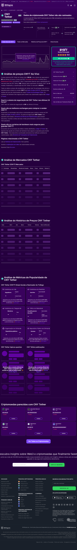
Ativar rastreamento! (42, 22)
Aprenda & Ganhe (5, 481)
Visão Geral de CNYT (8, 42)
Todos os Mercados (22, 42)
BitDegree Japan (39, 510)
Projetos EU (38, 502)
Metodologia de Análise (40, 500)
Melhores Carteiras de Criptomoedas (6, 508)
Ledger (48, 94)
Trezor (4, 96)
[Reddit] (73, 505)
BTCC (38, 90)
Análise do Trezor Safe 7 (23, 515)
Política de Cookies (58, 542)
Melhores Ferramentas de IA (7, 514)
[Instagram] (70, 505)
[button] (70, 1)
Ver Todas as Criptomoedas (38, 441)
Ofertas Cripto (4, 494)
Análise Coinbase (39, 490)
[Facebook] (62, 505)
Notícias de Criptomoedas (13, 141)
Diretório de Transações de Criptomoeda (25, 135)
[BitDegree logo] (5, 527)
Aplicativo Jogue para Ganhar (7, 496)
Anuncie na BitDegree (40, 506)
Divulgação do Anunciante (70, 542)
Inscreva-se (64, 488)
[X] (54, 505)
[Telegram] (56, 505)
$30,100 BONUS (63, 58)
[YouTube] (59, 505)
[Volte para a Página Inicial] (2, 10)
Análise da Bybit (39, 481)
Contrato (37, 512)
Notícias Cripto (4, 490)
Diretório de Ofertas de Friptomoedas (26, 116)
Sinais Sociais (54, 42)
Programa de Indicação (40, 504)
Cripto (5, 10)
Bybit (28, 90)
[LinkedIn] (64, 505)
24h (56, 27)
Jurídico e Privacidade (48, 542)
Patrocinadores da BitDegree (42, 508)
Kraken (33, 90)
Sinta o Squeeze (57, 464)
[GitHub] (54, 507)
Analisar (13, 418)
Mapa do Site (39, 542)
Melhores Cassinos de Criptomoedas (6, 512)
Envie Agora (16, 302)
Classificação (12, 10)
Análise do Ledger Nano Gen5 (25, 517)
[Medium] (67, 505)
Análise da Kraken (39, 483)
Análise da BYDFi (39, 487)
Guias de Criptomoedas (6, 487)
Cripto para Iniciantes (6, 483)
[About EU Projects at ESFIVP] (58, 519)
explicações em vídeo (13, 144)
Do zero (12, 147)
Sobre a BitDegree (39, 496)
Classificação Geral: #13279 (7, 20)
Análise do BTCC (39, 485)
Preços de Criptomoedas (7, 517)
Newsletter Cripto (5, 485)
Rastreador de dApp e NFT (7, 519)
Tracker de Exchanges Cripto (34, 92)
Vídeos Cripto (4, 492)
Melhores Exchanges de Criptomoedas (6, 503)
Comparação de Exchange (7, 505)
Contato (37, 515)
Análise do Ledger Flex (23, 513)
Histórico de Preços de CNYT (39, 42)
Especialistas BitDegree (40, 498)
